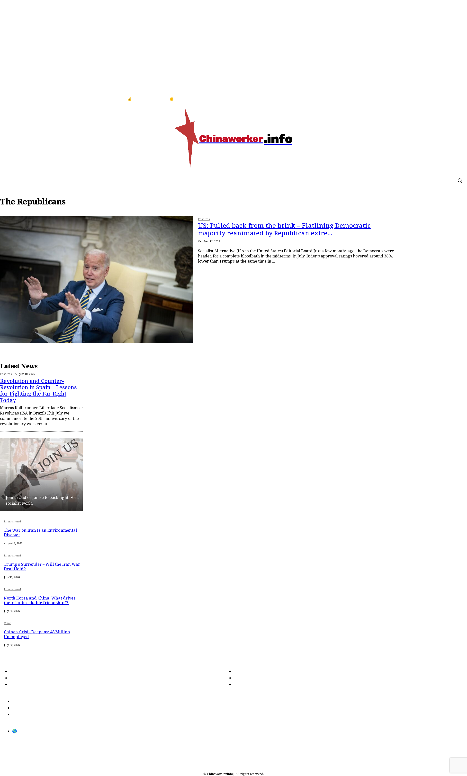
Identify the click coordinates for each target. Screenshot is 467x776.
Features (204, 219)
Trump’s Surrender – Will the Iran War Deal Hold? (42, 567)
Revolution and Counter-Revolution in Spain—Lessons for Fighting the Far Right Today (38, 390)
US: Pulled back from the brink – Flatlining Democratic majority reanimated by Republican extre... (284, 229)
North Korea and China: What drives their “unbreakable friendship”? (39, 600)
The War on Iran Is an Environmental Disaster (40, 533)
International (12, 521)
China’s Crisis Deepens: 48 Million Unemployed (37, 634)
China (7, 623)
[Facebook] (447, 99)
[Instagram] (457, 99)
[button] (459, 180)
